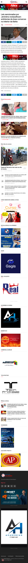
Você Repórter (10, 556)
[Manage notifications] (3, 560)
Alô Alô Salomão (8, 24)
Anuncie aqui (3, 556)
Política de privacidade (19, 556)
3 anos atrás (16, 24)
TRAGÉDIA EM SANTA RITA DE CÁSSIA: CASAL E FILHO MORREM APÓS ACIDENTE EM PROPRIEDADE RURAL (17, 405)
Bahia (3, 133)
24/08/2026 (12, 119)
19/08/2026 (12, 139)
